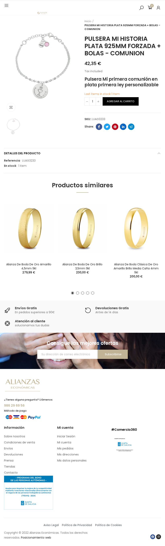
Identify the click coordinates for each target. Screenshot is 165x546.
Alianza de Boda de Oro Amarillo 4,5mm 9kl (28, 266)
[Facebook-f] (152, 536)
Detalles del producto (22, 153)
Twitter (107, 127)
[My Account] (158, 7)
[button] (72, 293)
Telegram (131, 127)
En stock (10, 166)
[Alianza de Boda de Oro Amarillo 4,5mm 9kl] (29, 228)
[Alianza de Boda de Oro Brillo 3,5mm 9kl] (82, 228)
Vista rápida (44, 205)
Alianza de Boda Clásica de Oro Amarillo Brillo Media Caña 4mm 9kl (136, 268)
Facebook (99, 127)
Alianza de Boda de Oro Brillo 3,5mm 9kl (82, 266)
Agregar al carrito (120, 101)
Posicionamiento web (36, 538)
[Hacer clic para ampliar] (11, 107)
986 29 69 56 (14, 405)
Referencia (12, 161)
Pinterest (115, 127)
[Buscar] (141, 7)
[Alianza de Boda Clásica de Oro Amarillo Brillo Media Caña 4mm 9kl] (136, 228)
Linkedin (123, 127)
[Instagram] (158, 536)
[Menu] (6, 5)
